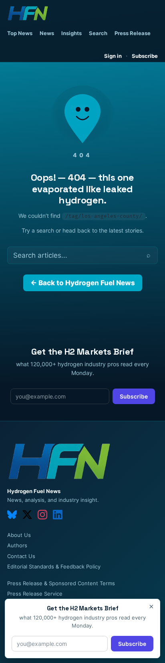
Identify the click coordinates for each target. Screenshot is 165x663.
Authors (17, 545)
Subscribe (145, 56)
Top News (19, 33)
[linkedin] (57, 514)
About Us (19, 535)
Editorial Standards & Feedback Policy (54, 566)
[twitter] (27, 514)
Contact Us (21, 556)
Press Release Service (34, 593)
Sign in (113, 56)
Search (98, 33)
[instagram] (42, 514)
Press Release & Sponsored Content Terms (61, 583)
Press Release (133, 33)
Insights (71, 33)
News (47, 33)
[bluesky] (12, 514)
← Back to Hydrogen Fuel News (82, 283)
